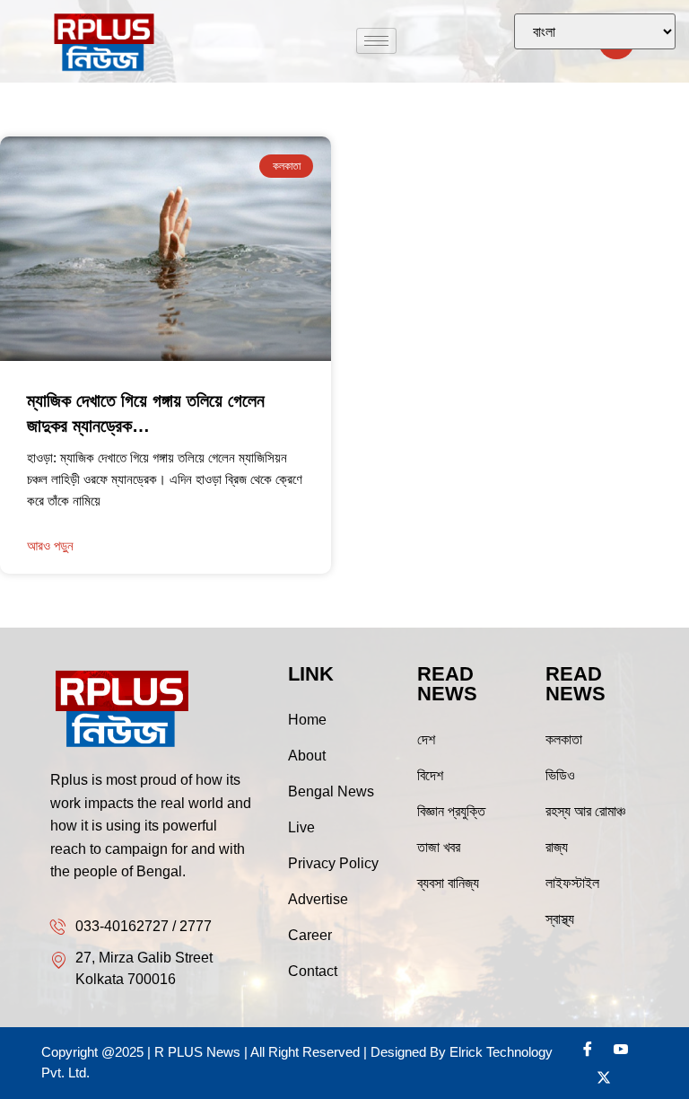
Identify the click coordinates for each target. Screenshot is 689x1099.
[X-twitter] (603, 1077)
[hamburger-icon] (376, 41)
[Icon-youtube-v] (620, 1048)
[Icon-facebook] (587, 1048)
